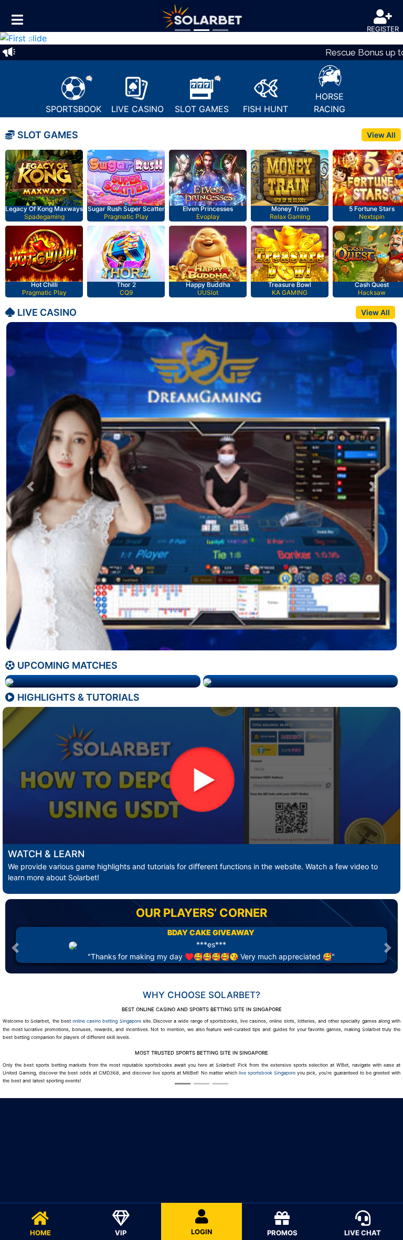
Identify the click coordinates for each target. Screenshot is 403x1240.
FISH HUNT (265, 109)
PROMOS (282, 1232)
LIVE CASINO (137, 109)
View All (381, 134)
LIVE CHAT (362, 1232)
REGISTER (383, 29)
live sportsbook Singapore (267, 1073)
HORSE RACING (329, 102)
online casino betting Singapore (106, 1021)
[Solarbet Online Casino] (201, 16)
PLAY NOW (45, 179)
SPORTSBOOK (73, 109)
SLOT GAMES (202, 109)
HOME (40, 1232)
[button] (30, 38)
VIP (120, 1232)
